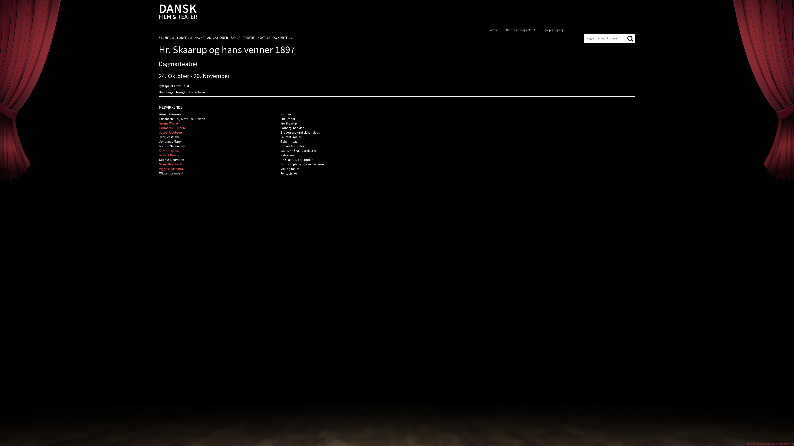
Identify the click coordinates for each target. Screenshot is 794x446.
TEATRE (249, 38)
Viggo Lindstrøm (171, 169)
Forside (493, 30)
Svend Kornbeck (170, 164)
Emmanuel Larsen (172, 128)
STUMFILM (166, 38)
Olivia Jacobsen (170, 150)
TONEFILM (184, 38)
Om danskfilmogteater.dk (521, 30)
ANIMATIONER (217, 38)
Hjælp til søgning (553, 30)
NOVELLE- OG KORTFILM (275, 38)
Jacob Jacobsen (170, 132)
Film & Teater (178, 12)
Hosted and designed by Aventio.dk (770, 444)
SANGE (235, 38)
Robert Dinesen (170, 155)
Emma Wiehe (168, 123)
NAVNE (199, 38)
